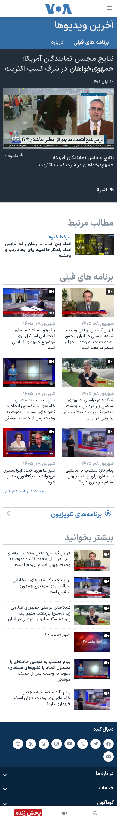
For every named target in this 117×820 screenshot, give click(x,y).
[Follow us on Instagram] (56, 743)
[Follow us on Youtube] (69, 743)
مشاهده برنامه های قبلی (23, 491)
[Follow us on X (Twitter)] (82, 743)
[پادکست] (18, 743)
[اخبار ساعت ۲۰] (92, 642)
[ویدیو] (64, 813)
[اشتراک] (108, 756)
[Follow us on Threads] (44, 743)
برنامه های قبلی (91, 42)
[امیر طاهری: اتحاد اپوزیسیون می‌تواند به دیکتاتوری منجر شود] (29, 442)
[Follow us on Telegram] (95, 743)
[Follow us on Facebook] (108, 743)
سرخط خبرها (59, 237)
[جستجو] (95, 813)
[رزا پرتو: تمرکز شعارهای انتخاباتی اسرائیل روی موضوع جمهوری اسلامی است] (29, 302)
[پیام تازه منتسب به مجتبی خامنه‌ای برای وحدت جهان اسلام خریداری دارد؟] (88, 442)
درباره (57, 42)
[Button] (104, 191)
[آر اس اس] (31, 743)
